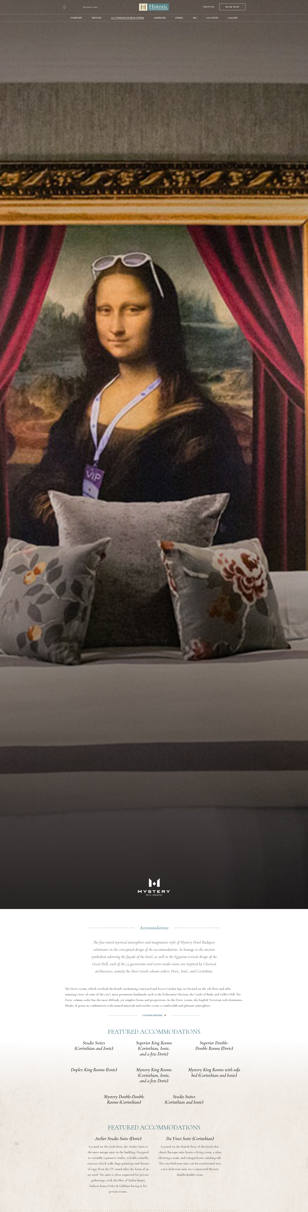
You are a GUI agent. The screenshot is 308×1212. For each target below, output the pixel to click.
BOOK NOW (232, 7)
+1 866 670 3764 (208, 7)
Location (212, 18)
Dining (179, 18)
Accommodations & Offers (127, 18)
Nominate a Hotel (90, 7)
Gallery (233, 18)
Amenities (160, 18)
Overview (76, 18)
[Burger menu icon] (64, 7)
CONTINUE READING (152, 1015)
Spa (195, 18)
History (96, 18)
